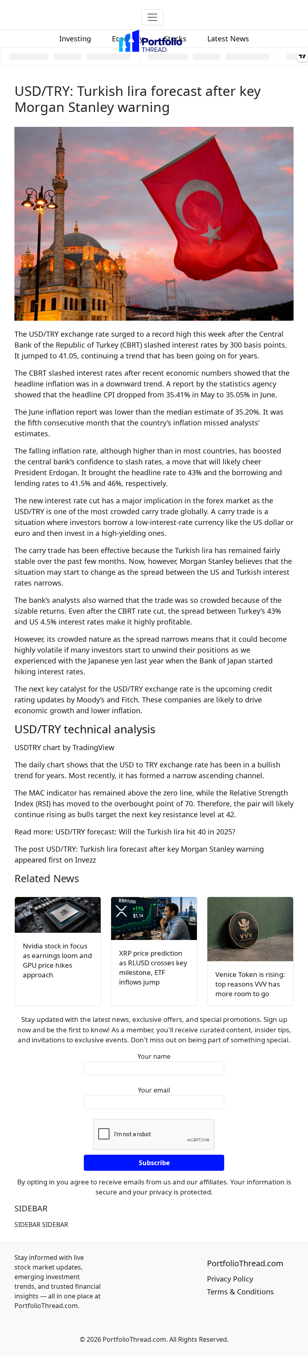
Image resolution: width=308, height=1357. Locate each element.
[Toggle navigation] (152, 17)
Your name (154, 1056)
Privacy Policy (230, 1279)
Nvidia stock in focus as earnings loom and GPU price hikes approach (57, 960)
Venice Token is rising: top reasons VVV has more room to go (250, 984)
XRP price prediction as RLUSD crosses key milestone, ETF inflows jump (153, 967)
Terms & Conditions (240, 1291)
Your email (154, 1090)
